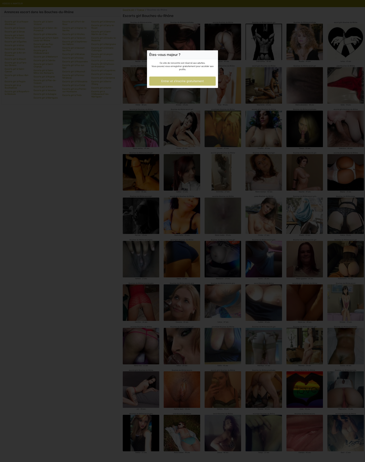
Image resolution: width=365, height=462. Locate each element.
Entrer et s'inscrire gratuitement (182, 81)
